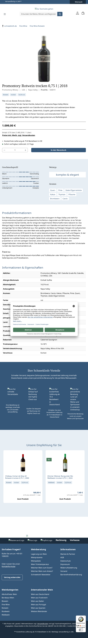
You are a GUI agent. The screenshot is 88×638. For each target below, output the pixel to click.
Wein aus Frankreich (39, 598)
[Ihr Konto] (77, 13)
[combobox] (38, 14)
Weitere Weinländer (39, 611)
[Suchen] (59, 14)
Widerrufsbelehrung (68, 568)
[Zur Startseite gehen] (44, 8)
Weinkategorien (10, 589)
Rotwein (5, 608)
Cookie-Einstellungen (75, 626)
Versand (63, 571)
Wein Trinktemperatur (40, 564)
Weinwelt (78, 2)
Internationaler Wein (42, 589)
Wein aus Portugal (38, 604)
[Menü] (4, 14)
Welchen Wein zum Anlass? (42, 571)
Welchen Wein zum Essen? (41, 568)
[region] (44, 59)
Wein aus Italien (37, 601)
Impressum (65, 564)
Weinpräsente (36, 557)
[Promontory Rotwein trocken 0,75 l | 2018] (44, 59)
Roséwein (6, 611)
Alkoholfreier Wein (9, 594)
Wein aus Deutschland (40, 594)
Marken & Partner (67, 554)
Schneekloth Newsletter (40, 574)
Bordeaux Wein (8, 598)
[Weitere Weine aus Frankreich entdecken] (6, 455)
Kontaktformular (8, 566)
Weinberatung (38, 549)
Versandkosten (42, 624)
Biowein (5, 601)
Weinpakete (36, 561)
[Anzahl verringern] (4, 150)
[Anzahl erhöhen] (25, 150)
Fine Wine (6, 604)
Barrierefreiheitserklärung (71, 574)
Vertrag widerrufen (12, 577)
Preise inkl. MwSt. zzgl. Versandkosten (18, 135)
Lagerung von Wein (39, 554)
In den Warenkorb (58, 150)
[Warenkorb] (83, 13)
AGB (62, 557)
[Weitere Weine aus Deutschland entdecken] (49, 455)
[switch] (81, 630)
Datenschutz (65, 561)
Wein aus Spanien (38, 608)
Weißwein (6, 615)
